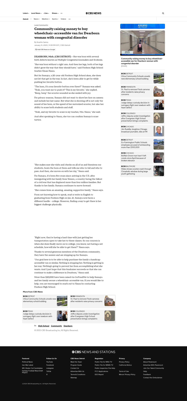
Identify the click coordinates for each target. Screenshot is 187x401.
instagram (50, 368)
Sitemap (74, 378)
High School (43, 326)
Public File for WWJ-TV (103, 362)
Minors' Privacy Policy (127, 374)
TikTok (48, 371)
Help (145, 371)
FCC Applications (101, 371)
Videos (63, 19)
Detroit (25, 19)
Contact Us (75, 368)
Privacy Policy (124, 362)
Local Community (41, 25)
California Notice (125, 365)
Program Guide (76, 365)
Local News (36, 13)
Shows (55, 13)
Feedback (147, 374)
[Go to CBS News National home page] (93, 13)
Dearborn (68, 326)
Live (46, 13)
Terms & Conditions (78, 374)
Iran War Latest (27, 365)
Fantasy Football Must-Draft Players (32, 371)
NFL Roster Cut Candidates (32, 368)
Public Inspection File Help (105, 368)
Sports (54, 19)
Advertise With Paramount (153, 365)
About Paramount (149, 362)
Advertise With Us (77, 371)
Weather (45, 19)
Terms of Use (124, 371)
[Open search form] (163, 13)
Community (56, 326)
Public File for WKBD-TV (104, 365)
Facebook (50, 365)
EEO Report (99, 374)
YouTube (49, 362)
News (36, 19)
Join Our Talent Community (153, 368)
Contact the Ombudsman (152, 378)
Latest (25, 13)
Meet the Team (76, 362)
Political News (27, 362)
